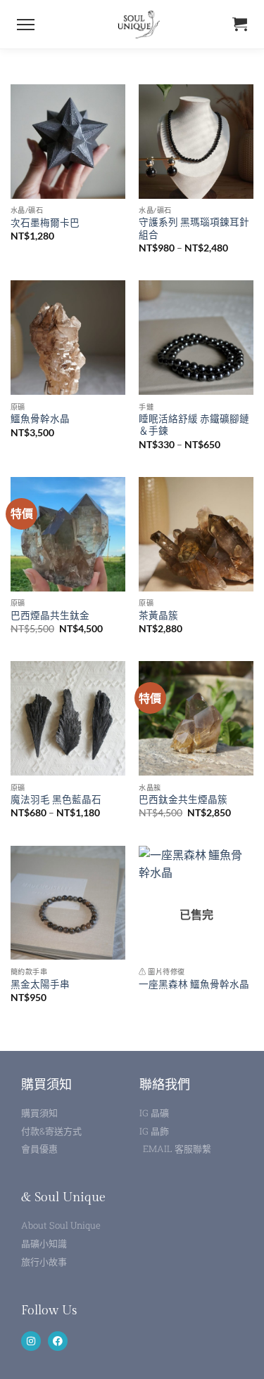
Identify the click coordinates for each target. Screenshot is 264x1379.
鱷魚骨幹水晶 (40, 418)
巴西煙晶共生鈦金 (50, 615)
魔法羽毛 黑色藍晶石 (56, 799)
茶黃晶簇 (158, 615)
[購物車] (239, 24)
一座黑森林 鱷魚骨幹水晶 (194, 984)
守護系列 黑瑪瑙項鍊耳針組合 (194, 228)
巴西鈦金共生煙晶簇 (183, 799)
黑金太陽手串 (40, 984)
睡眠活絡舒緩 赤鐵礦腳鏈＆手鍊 (194, 425)
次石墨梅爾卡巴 (45, 222)
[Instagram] (31, 1341)
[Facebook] (58, 1341)
